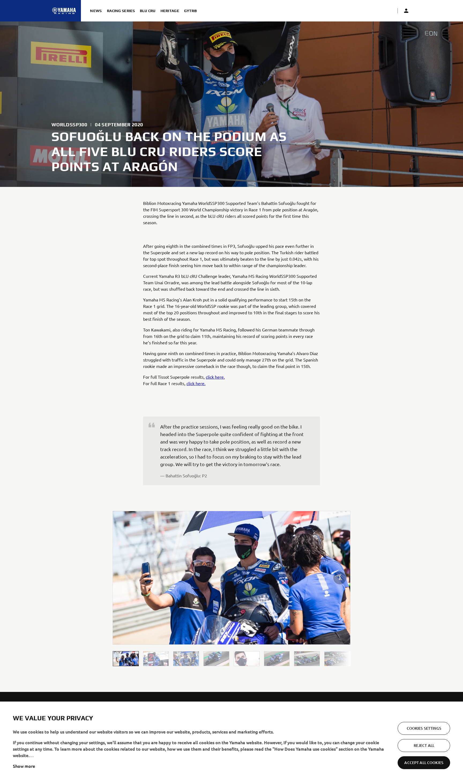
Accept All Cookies (423, 762)
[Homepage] (64, 11)
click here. (215, 376)
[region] (231, 742)
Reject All (424, 745)
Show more (24, 766)
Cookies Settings (424, 728)
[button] (126, 658)
